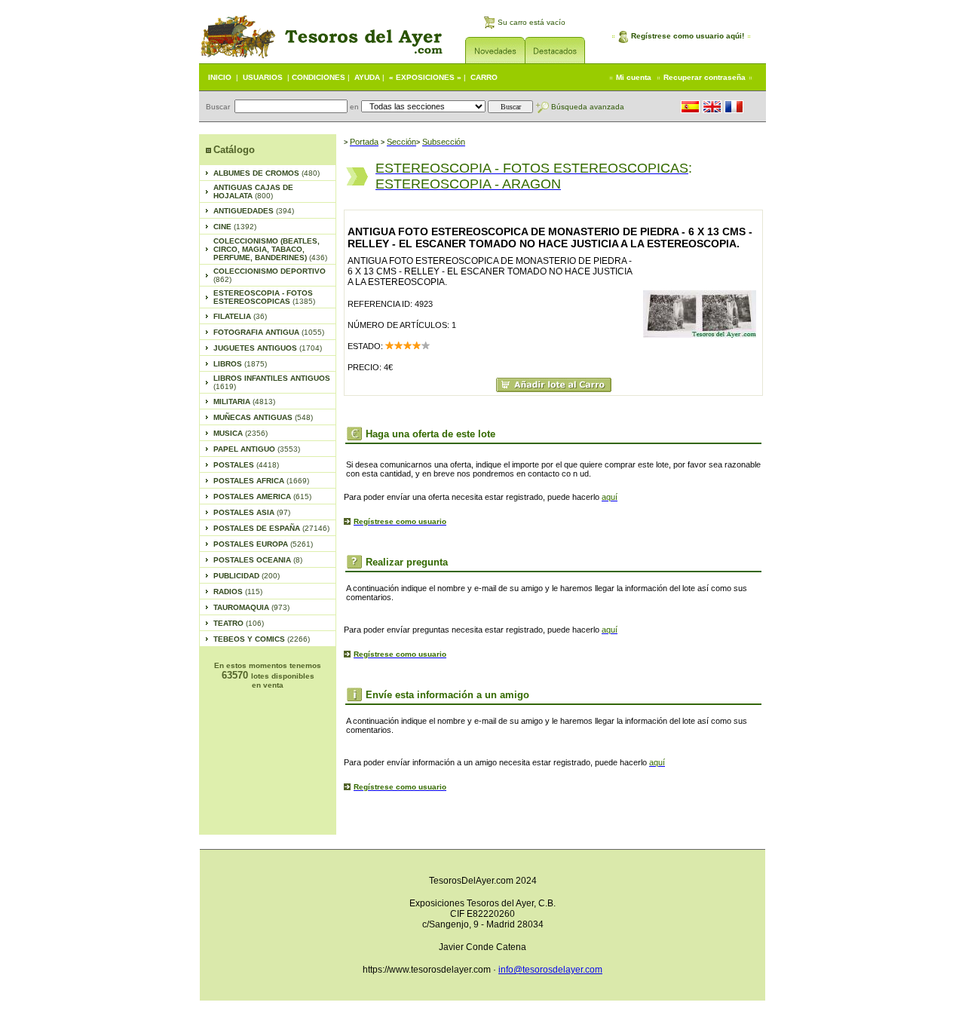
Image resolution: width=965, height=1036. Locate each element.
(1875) (240, 364)
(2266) (261, 639)
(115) (237, 591)
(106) (238, 623)
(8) (257, 560)
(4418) (246, 465)
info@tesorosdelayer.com (550, 969)
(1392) (234, 226)
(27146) (271, 528)
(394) (253, 211)
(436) (270, 249)
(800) (253, 191)
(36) (240, 316)
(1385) (264, 297)
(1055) (268, 332)
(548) (263, 417)
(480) (266, 173)
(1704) (267, 348)
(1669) (261, 481)
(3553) (256, 449)
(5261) (263, 544)
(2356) (240, 433)
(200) (246, 576)
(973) (251, 607)
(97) (251, 512)
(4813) (244, 401)
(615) (262, 496)
